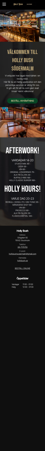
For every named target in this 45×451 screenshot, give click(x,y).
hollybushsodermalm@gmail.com (22, 254)
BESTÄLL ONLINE (22, 268)
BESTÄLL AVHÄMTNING (22, 101)
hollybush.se (22, 260)
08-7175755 (22, 247)
